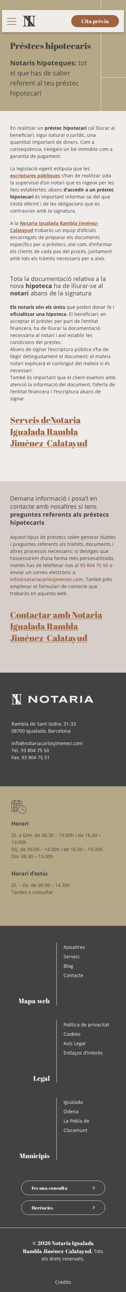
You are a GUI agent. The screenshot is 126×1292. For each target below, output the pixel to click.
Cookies (72, 1034)
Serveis (72, 956)
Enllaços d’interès (83, 1053)
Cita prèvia (95, 21)
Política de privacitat (86, 1024)
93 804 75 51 (36, 757)
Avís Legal (75, 1043)
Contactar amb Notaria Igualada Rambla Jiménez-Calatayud (56, 626)
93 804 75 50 (94, 565)
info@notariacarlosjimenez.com (46, 579)
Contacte (73, 975)
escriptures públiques (35, 175)
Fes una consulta (50, 1188)
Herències (42, 1207)
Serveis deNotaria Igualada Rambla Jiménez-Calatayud (48, 431)
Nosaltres (74, 947)
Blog (68, 966)
